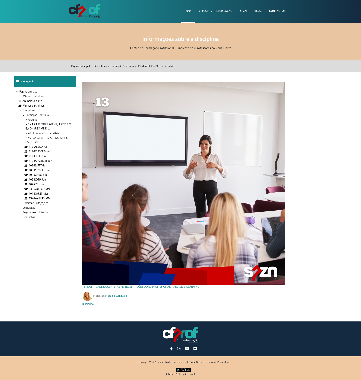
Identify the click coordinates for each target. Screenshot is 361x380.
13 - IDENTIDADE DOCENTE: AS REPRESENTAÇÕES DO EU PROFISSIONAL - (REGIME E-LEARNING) (141, 286)
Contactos (277, 11)
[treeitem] (45, 154)
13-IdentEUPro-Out (149, 66)
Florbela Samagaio (116, 295)
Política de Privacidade (218, 362)
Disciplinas (100, 66)
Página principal (80, 66)
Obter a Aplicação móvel (180, 374)
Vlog (258, 11)
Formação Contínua (122, 66)
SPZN (243, 11)
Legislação (224, 11)
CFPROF (204, 11)
